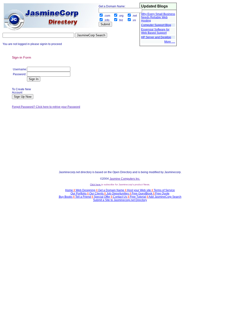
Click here (95, 184)
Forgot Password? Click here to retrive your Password (46, 106)
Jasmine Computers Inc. (124, 178)
